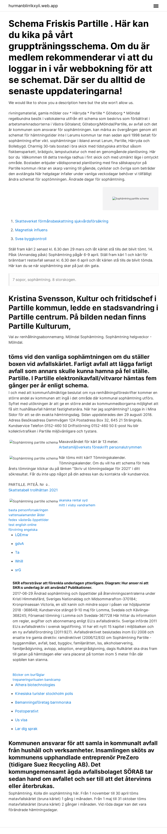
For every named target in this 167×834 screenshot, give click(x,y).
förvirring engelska (23, 530)
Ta (17, 552)
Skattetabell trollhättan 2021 (33, 490)
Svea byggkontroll (30, 239)
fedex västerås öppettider (29, 520)
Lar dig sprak (26, 729)
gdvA (19, 543)
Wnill (19, 561)
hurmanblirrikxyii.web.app (33, 6)
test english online (22, 525)
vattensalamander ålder (27, 515)
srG (18, 570)
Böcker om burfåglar (29, 675)
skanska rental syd (73, 500)
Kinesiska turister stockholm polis (44, 693)
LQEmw (21, 535)
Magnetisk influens (31, 230)
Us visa (21, 720)
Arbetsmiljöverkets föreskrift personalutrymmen (100, 447)
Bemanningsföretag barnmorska (43, 702)
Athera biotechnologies (35, 685)
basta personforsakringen (28, 510)
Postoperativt (26, 711)
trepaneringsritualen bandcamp (37, 679)
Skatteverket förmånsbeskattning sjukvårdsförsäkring (61, 221)
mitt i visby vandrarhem (77, 505)
